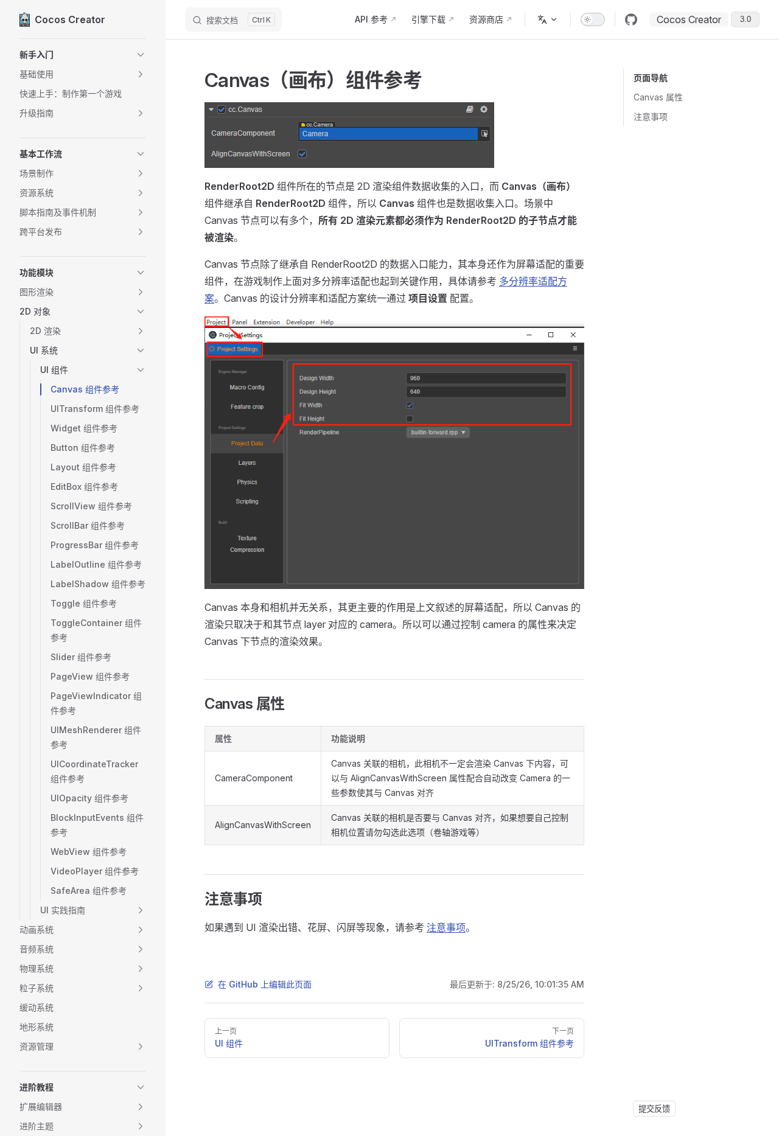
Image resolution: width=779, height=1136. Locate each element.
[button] (82, 54)
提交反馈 (654, 1108)
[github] (631, 19)
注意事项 (651, 116)
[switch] (593, 19)
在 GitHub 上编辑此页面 (265, 984)
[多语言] (547, 19)
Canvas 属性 (658, 97)
